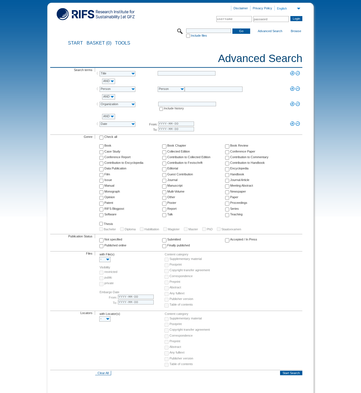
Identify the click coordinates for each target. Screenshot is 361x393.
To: (155, 129)
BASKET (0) (99, 43)
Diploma (130, 229)
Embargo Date (109, 292)
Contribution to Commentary (249, 157)
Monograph (112, 191)
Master (193, 229)
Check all (110, 136)
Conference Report (117, 157)
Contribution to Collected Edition (188, 157)
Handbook (237, 174)
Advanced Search (270, 31)
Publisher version (181, 299)
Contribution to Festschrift (184, 162)
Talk (170, 214)
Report (172, 208)
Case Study (112, 151)
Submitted (174, 239)
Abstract (175, 287)
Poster (171, 202)
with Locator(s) (110, 313)
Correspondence (181, 276)
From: (153, 124)
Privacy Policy (262, 8)
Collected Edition (178, 151)
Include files (199, 35)
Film (107, 174)
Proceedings (238, 202)
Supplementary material (186, 258)
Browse (296, 31)
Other (171, 197)
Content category (176, 254)
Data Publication (115, 168)
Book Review (239, 145)
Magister (174, 229)
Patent (108, 202)
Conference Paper (242, 151)
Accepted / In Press (243, 239)
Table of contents (181, 304)
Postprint (176, 264)
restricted (110, 271)
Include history (174, 108)
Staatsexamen (231, 229)
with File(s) (107, 254)
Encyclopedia (239, 168)
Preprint (175, 281)
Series (234, 208)
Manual (109, 185)
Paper (234, 197)
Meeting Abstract (241, 185)
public (108, 277)
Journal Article (239, 180)
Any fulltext (177, 293)
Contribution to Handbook (247, 162)
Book (107, 145)
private (109, 283)
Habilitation (151, 229)
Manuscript (174, 185)
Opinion (109, 197)
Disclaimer (241, 8)
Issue (108, 180)
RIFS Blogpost (114, 208)
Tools (122, 43)
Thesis (108, 224)
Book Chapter (176, 145)
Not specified (113, 239)
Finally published (178, 245)
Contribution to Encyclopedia (123, 162)
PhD (210, 229)
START (75, 43)
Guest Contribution (180, 174)
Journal (172, 180)
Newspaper (238, 191)
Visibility (105, 267)
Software (110, 214)
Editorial (172, 168)
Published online (115, 245)
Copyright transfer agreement (190, 270)
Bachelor (110, 229)
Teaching (236, 214)
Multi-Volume (175, 191)
